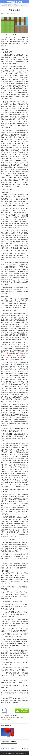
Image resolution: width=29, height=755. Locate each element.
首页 (9, 5)
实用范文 (15, 5)
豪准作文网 (12, 753)
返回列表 (26, 748)
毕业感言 (22, 5)
